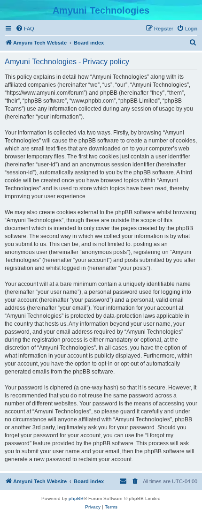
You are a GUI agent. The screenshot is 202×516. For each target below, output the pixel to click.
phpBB (76, 498)
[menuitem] (25, 28)
